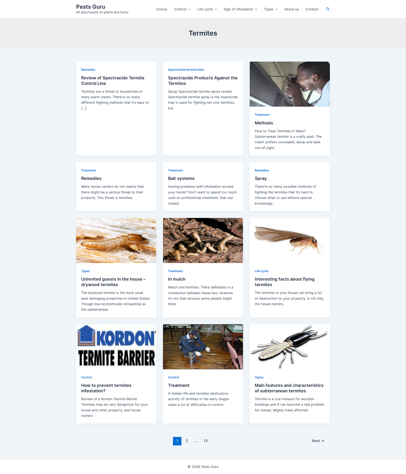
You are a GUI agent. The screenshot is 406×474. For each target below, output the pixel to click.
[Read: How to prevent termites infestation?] (116, 346)
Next (318, 440)
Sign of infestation (238, 9)
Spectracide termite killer (186, 69)
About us (291, 9)
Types (268, 9)
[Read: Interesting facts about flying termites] (290, 240)
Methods (264, 122)
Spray (261, 178)
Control (180, 9)
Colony (161, 9)
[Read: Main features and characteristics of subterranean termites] (290, 346)
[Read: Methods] (290, 84)
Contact (312, 9)
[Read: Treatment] (203, 346)
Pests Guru (90, 6)
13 (206, 440)
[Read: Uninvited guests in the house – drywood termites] (116, 240)
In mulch (176, 279)
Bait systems (181, 178)
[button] (188, 9)
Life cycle (205, 9)
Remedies (88, 69)
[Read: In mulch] (203, 240)
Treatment (262, 114)
